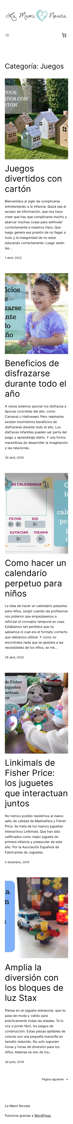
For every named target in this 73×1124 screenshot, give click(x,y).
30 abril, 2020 (14, 457)
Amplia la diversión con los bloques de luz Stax (34, 982)
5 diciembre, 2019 (17, 862)
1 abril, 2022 (13, 257)
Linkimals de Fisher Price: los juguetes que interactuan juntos (36, 783)
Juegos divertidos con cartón (33, 178)
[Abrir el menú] (7, 35)
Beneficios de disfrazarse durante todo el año (35, 378)
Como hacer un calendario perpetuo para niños (35, 578)
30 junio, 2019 (14, 1062)
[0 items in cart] (64, 35)
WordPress (42, 1115)
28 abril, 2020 (14, 657)
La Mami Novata (17, 1106)
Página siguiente (55, 1079)
